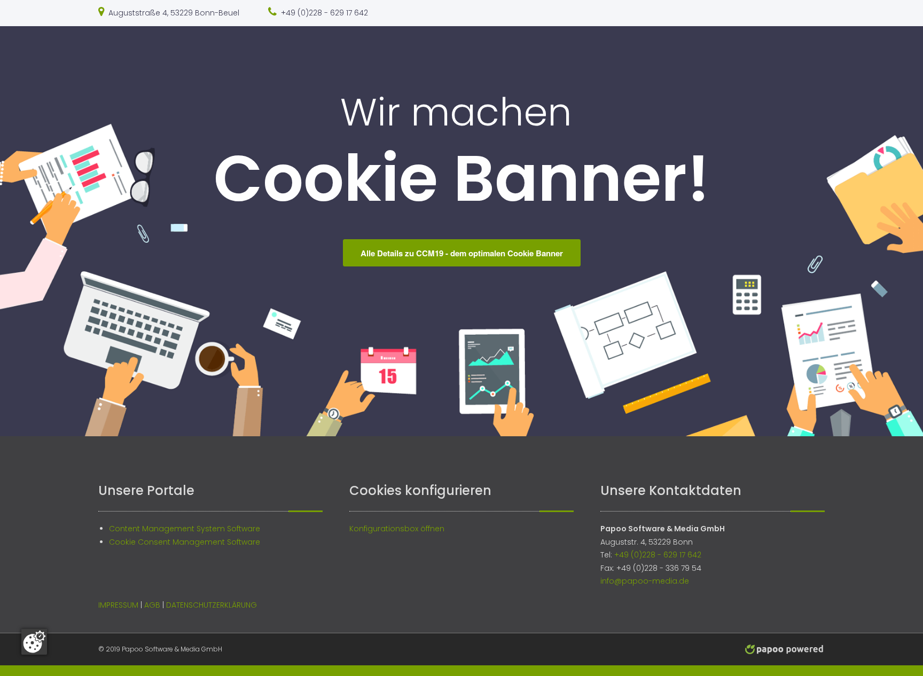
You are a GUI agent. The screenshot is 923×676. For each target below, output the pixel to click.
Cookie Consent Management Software (184, 542)
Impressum (118, 605)
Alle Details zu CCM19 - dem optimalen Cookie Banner (462, 253)
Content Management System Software (184, 528)
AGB (152, 605)
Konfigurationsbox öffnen (396, 528)
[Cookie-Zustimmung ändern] (34, 642)
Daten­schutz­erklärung (211, 605)
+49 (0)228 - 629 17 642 (324, 12)
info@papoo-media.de (644, 581)
